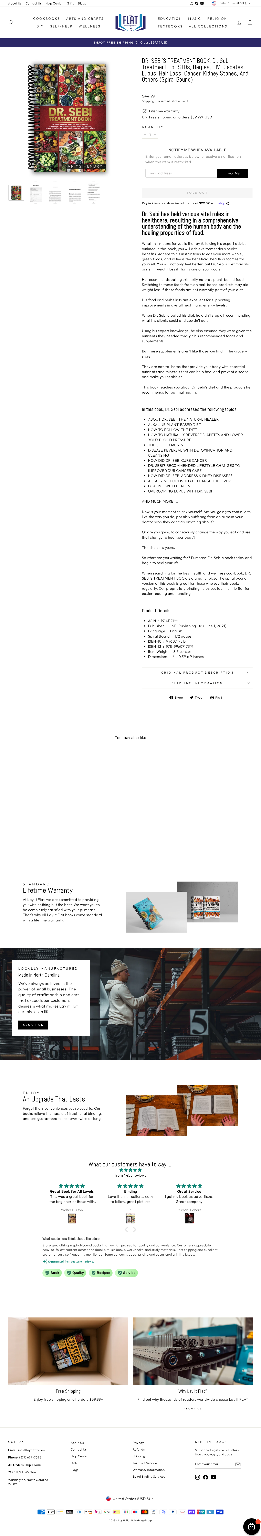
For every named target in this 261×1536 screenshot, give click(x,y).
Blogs (82, 3)
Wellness (90, 26)
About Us (14, 3)
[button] (127, 1229)
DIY (40, 26)
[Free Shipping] (68, 1351)
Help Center (54, 3)
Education (170, 18)
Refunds (139, 1449)
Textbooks (170, 26)
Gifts (70, 3)
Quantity (153, 127)
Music (194, 18)
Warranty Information (149, 1470)
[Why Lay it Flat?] (193, 1351)
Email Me (233, 173)
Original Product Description (197, 672)
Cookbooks (46, 18)
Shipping (148, 101)
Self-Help (61, 26)
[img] (130, 1170)
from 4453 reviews (130, 1175)
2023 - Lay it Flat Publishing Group (130, 1520)
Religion (217, 18)
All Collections (208, 26)
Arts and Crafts (85, 18)
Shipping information (197, 683)
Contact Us (33, 3)
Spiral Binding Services (149, 1476)
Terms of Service (145, 1463)
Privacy (138, 1443)
